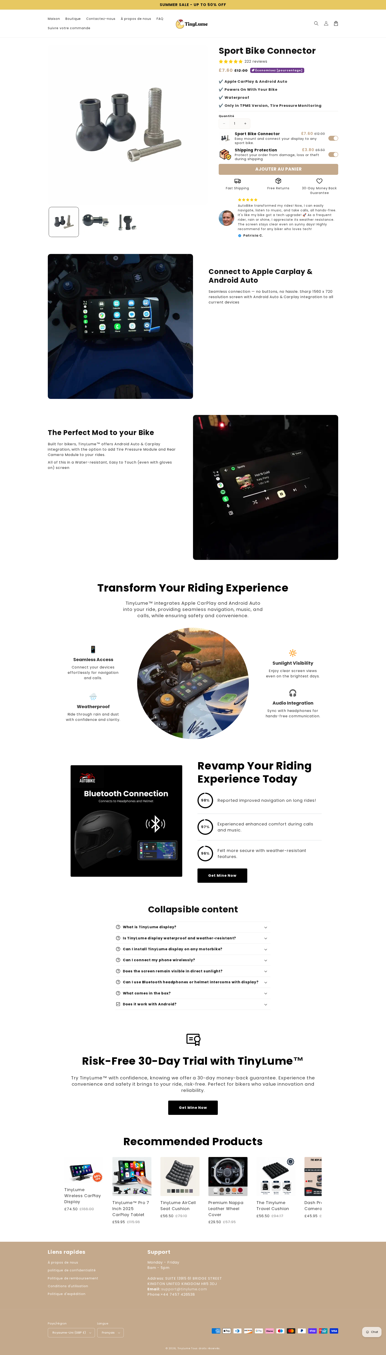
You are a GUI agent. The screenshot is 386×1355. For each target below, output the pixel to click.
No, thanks (161, 707)
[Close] (253, 640)
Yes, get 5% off (161, 690)
